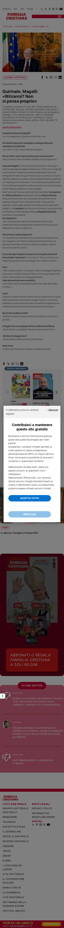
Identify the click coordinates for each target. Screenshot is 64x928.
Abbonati (53, 410)
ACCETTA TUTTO (29, 498)
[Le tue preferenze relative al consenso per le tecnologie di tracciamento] (2, 696)
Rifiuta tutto (29, 514)
